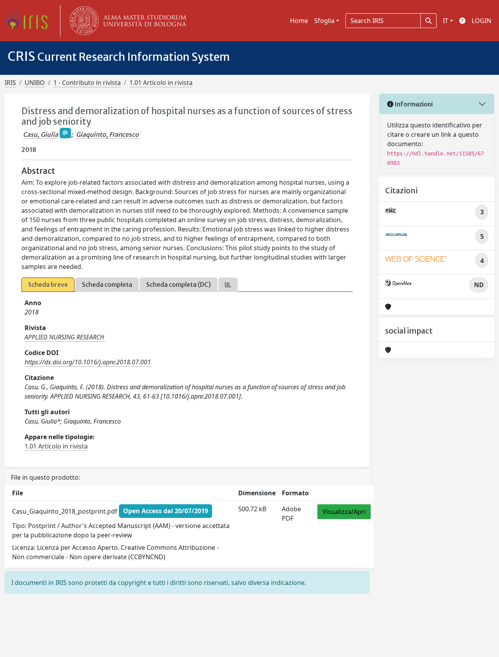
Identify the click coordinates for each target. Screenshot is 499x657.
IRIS (10, 82)
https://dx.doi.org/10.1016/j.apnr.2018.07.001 (88, 362)
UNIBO (35, 82)
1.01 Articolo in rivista (161, 82)
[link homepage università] (126, 21)
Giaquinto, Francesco (107, 134)
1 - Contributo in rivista (87, 82)
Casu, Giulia (40, 134)
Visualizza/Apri (344, 511)
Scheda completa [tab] (107, 284)
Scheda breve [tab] (48, 284)
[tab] (228, 284)
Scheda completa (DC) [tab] (178, 284)
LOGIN (481, 20)
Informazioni (413, 104)
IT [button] (445, 20)
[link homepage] (29, 20)
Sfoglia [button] (324, 20)
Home (299, 20)
